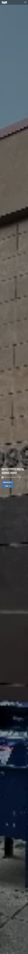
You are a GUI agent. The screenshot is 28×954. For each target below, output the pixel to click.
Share (6, 486)
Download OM (6, 482)
